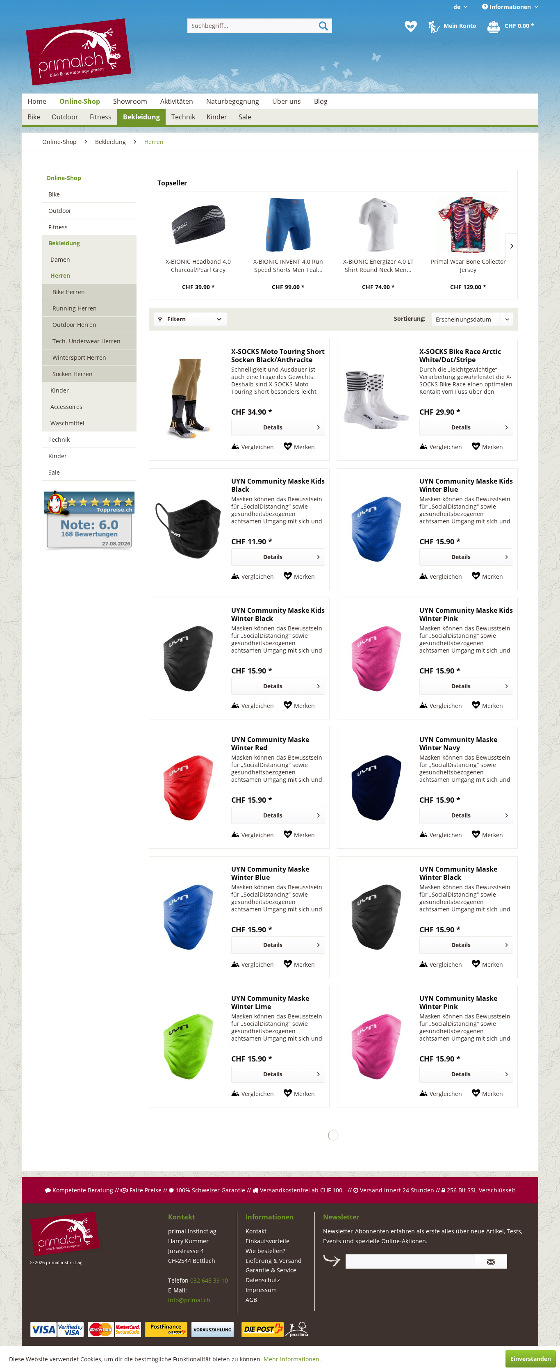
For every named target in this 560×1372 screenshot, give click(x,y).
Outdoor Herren (74, 325)
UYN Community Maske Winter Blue (270, 873)
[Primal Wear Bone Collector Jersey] (469, 224)
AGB (251, 1300)
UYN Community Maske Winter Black (458, 873)
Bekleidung (64, 243)
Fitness (58, 227)
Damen (60, 259)
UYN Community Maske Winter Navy (458, 743)
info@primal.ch (189, 1300)
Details (272, 427)
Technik (59, 439)
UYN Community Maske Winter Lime (270, 1002)
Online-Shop (63, 178)
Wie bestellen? (265, 1251)
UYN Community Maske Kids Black (278, 485)
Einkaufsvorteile (267, 1241)
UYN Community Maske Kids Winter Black (278, 614)
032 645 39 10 (209, 1280)
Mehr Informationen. (292, 1359)
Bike (54, 194)
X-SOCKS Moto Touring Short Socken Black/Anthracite (278, 355)
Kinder (59, 390)
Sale (54, 472)
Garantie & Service (271, 1270)
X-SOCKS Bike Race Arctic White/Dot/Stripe (460, 355)
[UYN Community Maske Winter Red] (188, 787)
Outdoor (59, 211)
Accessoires (66, 407)
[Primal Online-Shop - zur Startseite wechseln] (81, 53)
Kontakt (256, 1231)
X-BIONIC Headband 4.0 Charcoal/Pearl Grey (198, 266)
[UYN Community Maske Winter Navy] (376, 787)
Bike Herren (68, 292)
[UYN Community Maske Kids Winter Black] (188, 658)
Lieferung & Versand (274, 1261)
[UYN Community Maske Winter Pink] (376, 1046)
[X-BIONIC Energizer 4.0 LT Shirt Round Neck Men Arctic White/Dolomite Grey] (378, 224)
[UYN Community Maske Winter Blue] (188, 917)
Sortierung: (410, 318)
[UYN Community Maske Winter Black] (376, 917)
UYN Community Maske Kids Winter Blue (466, 485)
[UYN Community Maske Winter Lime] (188, 1046)
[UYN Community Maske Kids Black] (188, 529)
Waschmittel (67, 423)
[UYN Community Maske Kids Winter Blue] (376, 529)
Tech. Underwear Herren (86, 341)
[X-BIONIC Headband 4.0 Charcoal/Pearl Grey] (198, 224)
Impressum (261, 1290)
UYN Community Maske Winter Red (270, 743)
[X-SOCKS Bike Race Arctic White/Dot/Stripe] (376, 399)
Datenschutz (263, 1280)
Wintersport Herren (79, 357)
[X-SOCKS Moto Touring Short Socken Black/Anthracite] (188, 399)
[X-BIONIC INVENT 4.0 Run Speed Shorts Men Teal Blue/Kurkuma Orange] (289, 224)
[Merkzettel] (411, 26)
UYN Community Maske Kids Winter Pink (466, 614)
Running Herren (74, 308)
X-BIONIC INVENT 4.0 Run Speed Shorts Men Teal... (288, 266)
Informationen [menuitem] (510, 7)
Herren (60, 275)
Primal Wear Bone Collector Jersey (468, 266)
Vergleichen (257, 447)
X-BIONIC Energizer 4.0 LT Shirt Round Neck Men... (378, 266)
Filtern (176, 319)
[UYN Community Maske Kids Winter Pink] (376, 658)
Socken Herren (72, 374)
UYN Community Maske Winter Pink (458, 1002)
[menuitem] (259, 25)
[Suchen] (323, 25)
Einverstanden (530, 1359)
